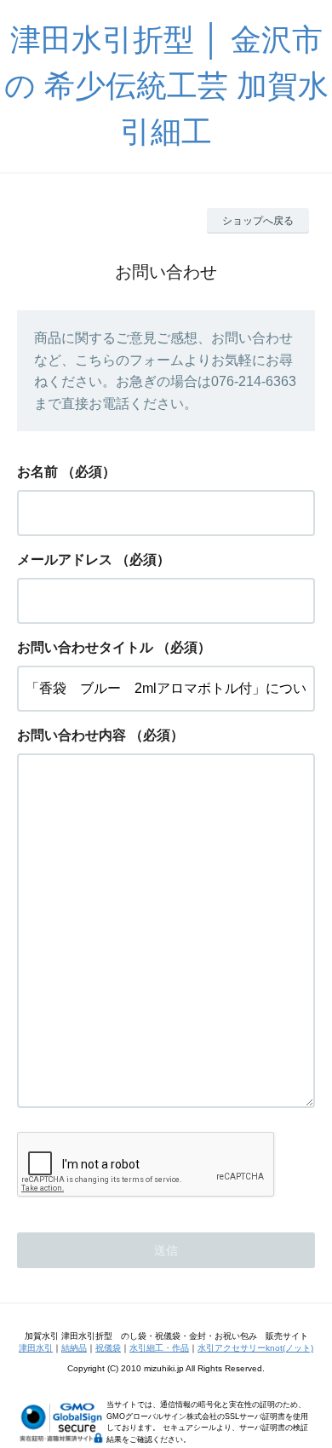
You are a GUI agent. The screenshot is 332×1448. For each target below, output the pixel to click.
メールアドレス (64, 559)
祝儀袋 (108, 1348)
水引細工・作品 (159, 1348)
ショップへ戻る (258, 221)
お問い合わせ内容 (71, 735)
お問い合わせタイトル (85, 647)
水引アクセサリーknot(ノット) (255, 1348)
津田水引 (36, 1348)
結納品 (74, 1348)
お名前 (37, 471)
